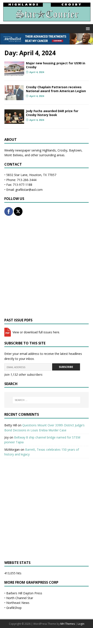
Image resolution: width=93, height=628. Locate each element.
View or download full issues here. (36, 332)
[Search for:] (47, 400)
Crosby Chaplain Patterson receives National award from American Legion (56, 89)
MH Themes (67, 624)
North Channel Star (19, 598)
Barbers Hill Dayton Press (24, 593)
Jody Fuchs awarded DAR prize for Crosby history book (52, 113)
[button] (87, 28)
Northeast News (17, 603)
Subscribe (66, 367)
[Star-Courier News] (46, 22)
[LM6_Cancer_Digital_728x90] (46, 42)
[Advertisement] (46, 267)
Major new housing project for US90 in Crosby (55, 65)
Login (81, 624)
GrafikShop (14, 608)
